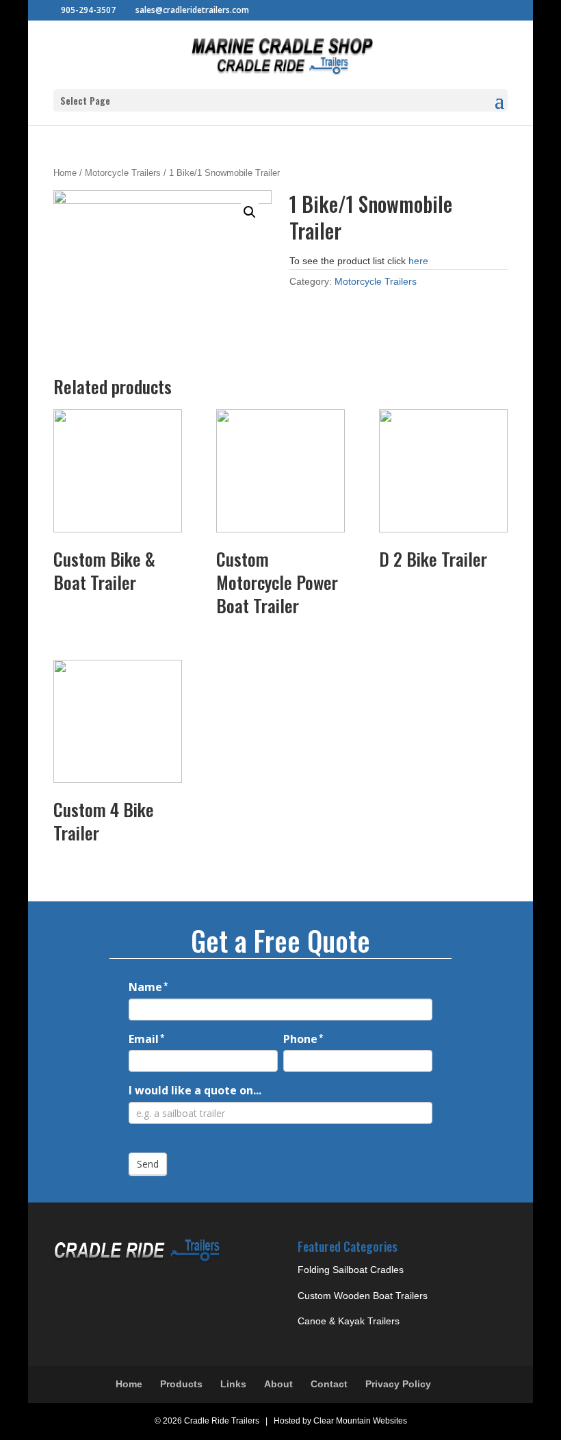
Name (148, 986)
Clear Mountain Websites (360, 1421)
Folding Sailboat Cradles (351, 1269)
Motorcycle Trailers (123, 173)
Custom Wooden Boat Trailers (363, 1295)
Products (181, 1383)
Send (148, 1163)
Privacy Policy (398, 1383)
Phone (303, 1038)
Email (147, 1038)
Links (233, 1383)
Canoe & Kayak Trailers (349, 1320)
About (278, 1383)
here (418, 260)
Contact (329, 1383)
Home (65, 173)
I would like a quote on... (195, 1090)
